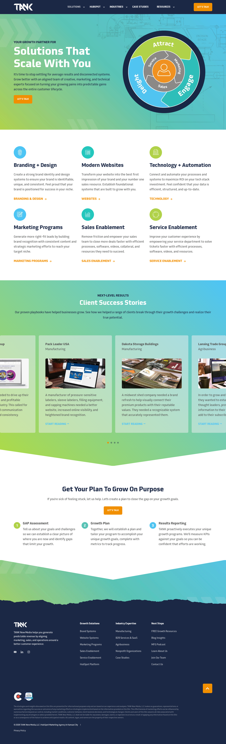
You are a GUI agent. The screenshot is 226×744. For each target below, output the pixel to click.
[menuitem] (74, 7)
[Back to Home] (23, 7)
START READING (56, 424)
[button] (108, 443)
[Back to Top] (207, 688)
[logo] (20, 624)
